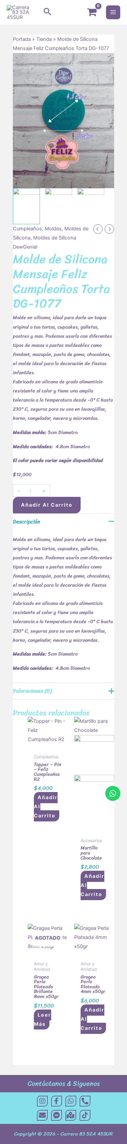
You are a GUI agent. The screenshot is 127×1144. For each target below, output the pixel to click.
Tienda (44, 39)
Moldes (53, 229)
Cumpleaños (27, 229)
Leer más (42, 1019)
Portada (22, 39)
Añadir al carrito (46, 505)
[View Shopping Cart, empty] (91, 12)
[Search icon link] (47, 12)
